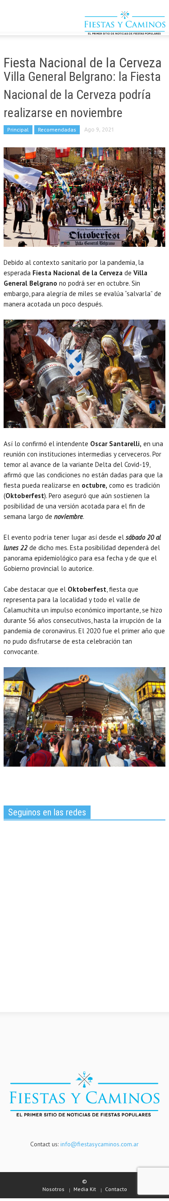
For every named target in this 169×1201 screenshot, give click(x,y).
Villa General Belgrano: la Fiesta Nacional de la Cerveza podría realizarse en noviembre (82, 94)
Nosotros (53, 1189)
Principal (18, 129)
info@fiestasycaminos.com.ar (99, 1144)
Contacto (116, 1189)
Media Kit (84, 1189)
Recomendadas (57, 129)
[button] (34, 24)
